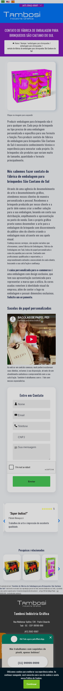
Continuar (32, 684)
